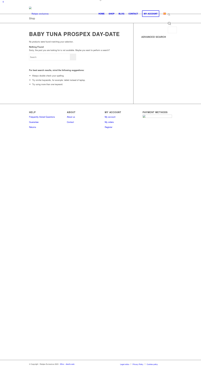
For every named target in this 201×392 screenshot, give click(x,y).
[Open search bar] (169, 14)
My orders (109, 121)
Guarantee (33, 121)
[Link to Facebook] (165, 364)
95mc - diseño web (67, 364)
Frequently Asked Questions (42, 116)
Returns (32, 127)
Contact (70, 121)
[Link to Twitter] (169, 364)
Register (108, 127)
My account (110, 116)
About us (71, 116)
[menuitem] (101, 14)
